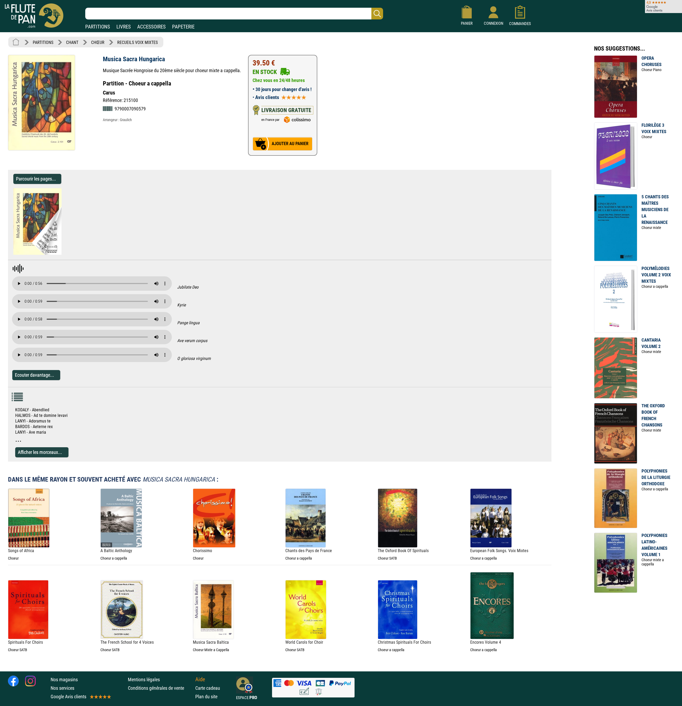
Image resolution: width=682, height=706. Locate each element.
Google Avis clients (68, 696)
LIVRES (123, 27)
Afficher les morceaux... (40, 452)
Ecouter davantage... (34, 375)
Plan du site (206, 696)
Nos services (62, 688)
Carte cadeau (207, 688)
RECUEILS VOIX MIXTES (137, 42)
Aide (200, 679)
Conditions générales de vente (160, 688)
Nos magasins (64, 679)
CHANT (72, 42)
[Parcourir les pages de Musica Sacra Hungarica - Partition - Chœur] (59, 253)
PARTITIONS (97, 27)
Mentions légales (144, 679)
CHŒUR (97, 42)
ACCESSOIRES (151, 27)
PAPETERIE (183, 27)
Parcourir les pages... (36, 179)
